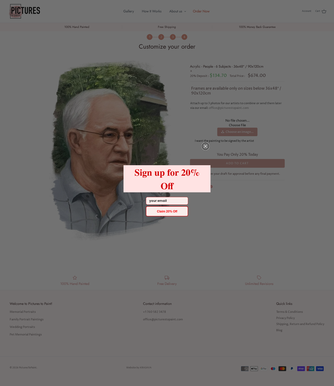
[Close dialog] (205, 146)
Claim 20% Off (167, 211)
